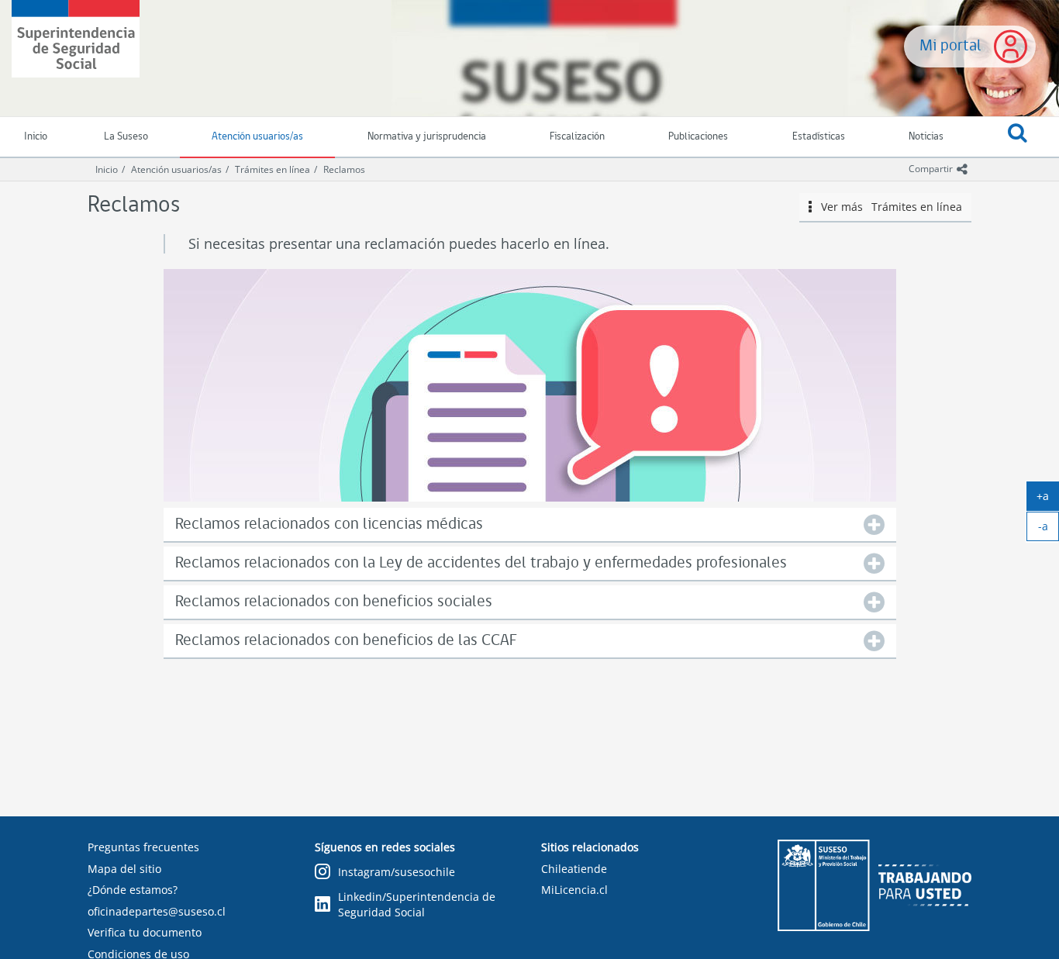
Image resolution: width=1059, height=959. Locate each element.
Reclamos (344, 169)
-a (1048, 529)
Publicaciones (698, 137)
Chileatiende (574, 868)
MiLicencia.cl (574, 889)
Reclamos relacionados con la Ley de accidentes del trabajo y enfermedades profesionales (481, 563)
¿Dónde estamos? (133, 889)
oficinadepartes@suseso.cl (157, 911)
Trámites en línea (272, 169)
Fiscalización (577, 137)
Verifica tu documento (145, 932)
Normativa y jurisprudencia (426, 137)
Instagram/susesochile (396, 871)
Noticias (926, 137)
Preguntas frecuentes (143, 847)
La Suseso (126, 137)
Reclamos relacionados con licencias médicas (329, 524)
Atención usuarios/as (257, 137)
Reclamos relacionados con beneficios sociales (333, 602)
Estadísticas (818, 137)
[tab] (530, 524)
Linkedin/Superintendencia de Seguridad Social (416, 904)
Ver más (886, 206)
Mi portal (950, 46)
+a (1048, 499)
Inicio (106, 169)
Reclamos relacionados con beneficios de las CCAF (346, 641)
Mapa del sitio (124, 868)
